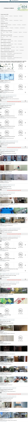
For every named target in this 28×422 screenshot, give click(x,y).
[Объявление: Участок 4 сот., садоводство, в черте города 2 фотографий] (13, 293)
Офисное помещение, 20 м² (4, 408)
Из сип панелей (25, 32)
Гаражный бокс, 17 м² (3, 352)
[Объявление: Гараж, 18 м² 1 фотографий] (13, 341)
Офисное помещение (3, 53)
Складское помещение (3, 54)
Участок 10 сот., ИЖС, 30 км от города (5, 304)
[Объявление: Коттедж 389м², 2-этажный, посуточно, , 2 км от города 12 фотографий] (9, 273)
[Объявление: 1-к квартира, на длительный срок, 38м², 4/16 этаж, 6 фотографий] (7, 125)
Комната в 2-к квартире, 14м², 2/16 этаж (6, 171)
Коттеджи (7, 32)
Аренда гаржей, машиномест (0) (6, 48)
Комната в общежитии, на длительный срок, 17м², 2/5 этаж (8, 214)
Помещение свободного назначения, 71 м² (6, 418)
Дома (1, 32)
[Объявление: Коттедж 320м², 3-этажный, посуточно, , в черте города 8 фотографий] (7, 247)
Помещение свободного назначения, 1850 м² (6, 362)
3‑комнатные (10, 20)
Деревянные (20, 32)
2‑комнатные (6, 20)
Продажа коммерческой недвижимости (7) (7, 51)
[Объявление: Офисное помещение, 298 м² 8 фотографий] (13, 382)
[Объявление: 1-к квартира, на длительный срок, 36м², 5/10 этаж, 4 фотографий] (9, 149)
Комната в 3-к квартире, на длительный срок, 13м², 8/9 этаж (9, 230)
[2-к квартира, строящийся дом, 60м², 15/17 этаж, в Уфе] (7, 79)
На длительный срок (16, 20)
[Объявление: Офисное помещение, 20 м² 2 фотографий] (13, 407)
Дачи (4, 32)
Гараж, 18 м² (2, 331)
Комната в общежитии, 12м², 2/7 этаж (5, 186)
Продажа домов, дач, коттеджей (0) (6, 30)
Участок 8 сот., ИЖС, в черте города (5, 321)
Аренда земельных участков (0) (5, 42)
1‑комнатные (2, 20)
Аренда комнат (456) (4, 26)
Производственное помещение (10, 54)
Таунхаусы (11, 32)
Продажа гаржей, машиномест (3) (6, 45)
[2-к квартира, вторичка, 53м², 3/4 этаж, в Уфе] (7, 103)
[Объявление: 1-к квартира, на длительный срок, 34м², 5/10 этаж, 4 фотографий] (7, 135)
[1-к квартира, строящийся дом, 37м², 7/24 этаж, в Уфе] (7, 69)
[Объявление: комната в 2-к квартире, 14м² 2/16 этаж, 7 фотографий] (13, 170)
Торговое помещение (9, 53)
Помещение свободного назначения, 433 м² (6, 389)
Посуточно (21, 20)
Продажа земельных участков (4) (6, 39)
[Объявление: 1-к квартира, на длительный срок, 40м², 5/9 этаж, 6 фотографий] (7, 115)
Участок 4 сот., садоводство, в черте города (6, 294)
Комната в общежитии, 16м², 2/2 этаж (5, 194)
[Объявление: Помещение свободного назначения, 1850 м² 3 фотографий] (13, 361)
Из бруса (2, 33)
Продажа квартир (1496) (4, 14)
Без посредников (3, 17)
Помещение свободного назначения (17, 53)
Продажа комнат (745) (4, 23)
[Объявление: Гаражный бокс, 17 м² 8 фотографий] (13, 351)
